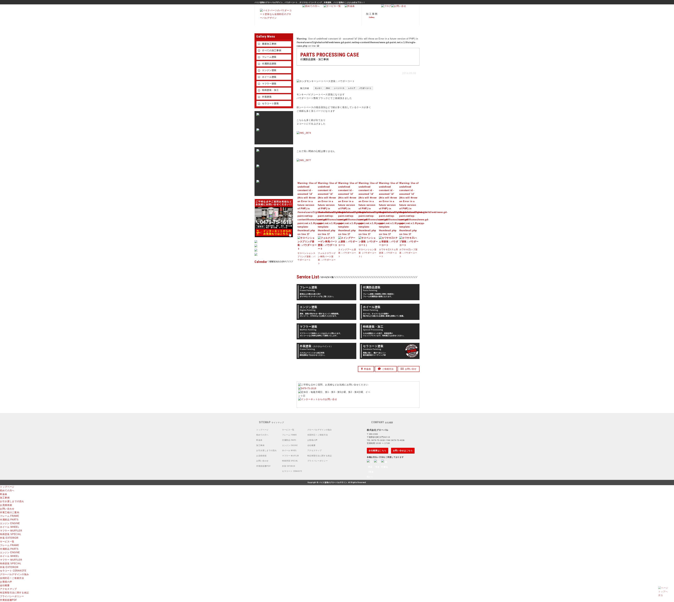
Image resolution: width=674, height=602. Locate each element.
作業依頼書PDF (263, 466)
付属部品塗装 (269, 63)
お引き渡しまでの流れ (266, 450)
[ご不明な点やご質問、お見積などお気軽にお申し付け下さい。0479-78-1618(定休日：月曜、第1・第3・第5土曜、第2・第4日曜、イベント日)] (317, 399)
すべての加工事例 (271, 50)
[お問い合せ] (398, 6)
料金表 (367, 369)
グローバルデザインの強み (319, 430)
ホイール (289, 450)
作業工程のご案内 (9, 512)
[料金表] (350, 6)
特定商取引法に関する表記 (319, 456)
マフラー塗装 (269, 83)
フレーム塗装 (269, 57)
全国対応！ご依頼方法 (317, 435)
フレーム (289, 435)
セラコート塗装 (270, 103)
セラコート (292, 471)
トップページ (262, 430)
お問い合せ (410, 369)
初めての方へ (262, 435)
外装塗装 (267, 96)
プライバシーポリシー (317, 461)
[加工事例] (371, 24)
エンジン (290, 445)
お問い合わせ (262, 461)
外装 (288, 466)
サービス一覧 (288, 430)
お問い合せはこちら (403, 450)
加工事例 (260, 445)
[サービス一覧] (332, 6)
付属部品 (289, 440)
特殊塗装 (290, 461)
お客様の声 (312, 440)
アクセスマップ (314, 450)
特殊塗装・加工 (270, 90)
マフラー (290, 456)
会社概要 (311, 445)
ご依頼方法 (388, 369)
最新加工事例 (269, 43)
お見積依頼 (261, 456)
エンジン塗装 (269, 70)
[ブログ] (386, 6)
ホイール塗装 (269, 77)
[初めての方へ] (311, 6)
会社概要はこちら (377, 450)
